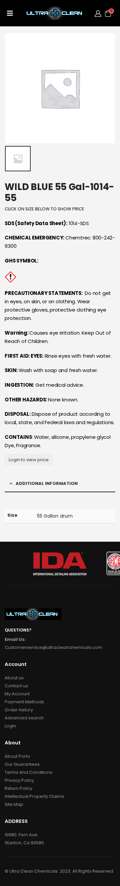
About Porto (17, 756)
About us (14, 678)
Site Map (14, 804)
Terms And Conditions (28, 772)
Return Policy (18, 788)
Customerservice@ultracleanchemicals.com (53, 647)
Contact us (16, 686)
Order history (19, 710)
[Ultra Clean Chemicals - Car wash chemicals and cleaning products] (55, 13)
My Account (17, 694)
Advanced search (24, 718)
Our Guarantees (22, 764)
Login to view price (29, 460)
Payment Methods (24, 702)
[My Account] (98, 13)
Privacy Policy (19, 780)
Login (10, 726)
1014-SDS (79, 223)
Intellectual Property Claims (34, 796)
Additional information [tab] (47, 483)
